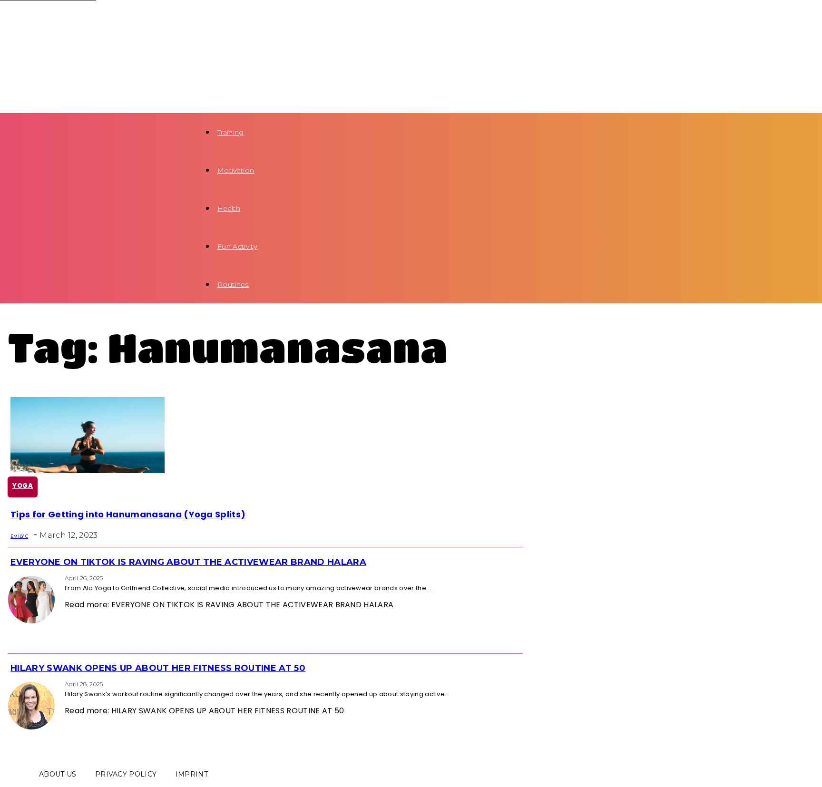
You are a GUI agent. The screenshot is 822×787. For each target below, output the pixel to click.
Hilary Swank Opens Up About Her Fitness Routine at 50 (157, 668)
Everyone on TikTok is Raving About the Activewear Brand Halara (188, 562)
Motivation (235, 170)
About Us (58, 774)
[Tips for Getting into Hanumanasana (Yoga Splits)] (87, 470)
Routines (233, 284)
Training (230, 132)
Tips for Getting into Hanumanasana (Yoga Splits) (127, 514)
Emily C (19, 536)
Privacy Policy (126, 774)
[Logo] (82, 18)
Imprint (192, 774)
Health (228, 208)
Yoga (22, 485)
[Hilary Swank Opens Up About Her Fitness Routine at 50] (10, 683)
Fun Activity (237, 246)
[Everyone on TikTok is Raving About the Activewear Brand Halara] (10, 577)
